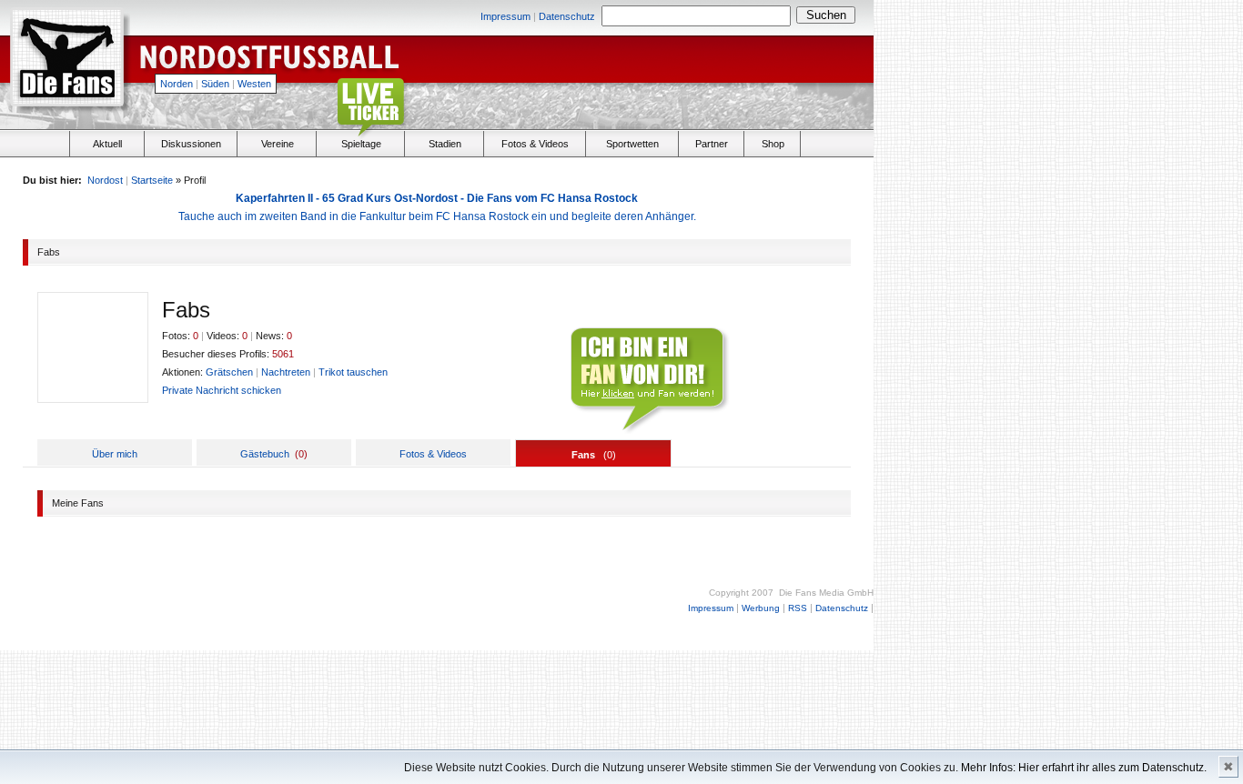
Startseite (152, 180)
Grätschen (229, 372)
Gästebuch (264, 453)
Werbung (761, 608)
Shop (773, 143)
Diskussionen (191, 143)
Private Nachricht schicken (221, 390)
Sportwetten (632, 143)
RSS (797, 608)
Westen (254, 83)
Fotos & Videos (535, 143)
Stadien (445, 143)
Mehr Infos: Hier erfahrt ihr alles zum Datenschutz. (1084, 767)
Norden (176, 83)
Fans (583, 454)
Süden (215, 83)
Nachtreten (285, 372)
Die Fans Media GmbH (826, 593)
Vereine (277, 143)
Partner (711, 143)
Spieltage (361, 143)
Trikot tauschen (353, 372)
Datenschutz (567, 16)
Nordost (105, 180)
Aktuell (107, 143)
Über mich (114, 453)
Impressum (505, 16)
